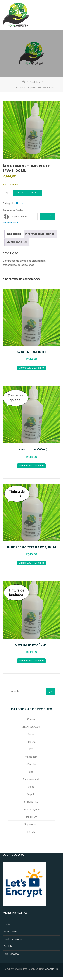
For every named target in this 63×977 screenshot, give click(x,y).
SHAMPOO (31, 816)
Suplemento (31, 824)
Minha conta (11, 931)
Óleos (31, 786)
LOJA (7, 924)
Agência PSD (52, 969)
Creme (31, 719)
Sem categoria (31, 809)
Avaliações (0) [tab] (17, 242)
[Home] (23, 82)
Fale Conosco (11, 954)
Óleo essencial (31, 779)
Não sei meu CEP (11, 222)
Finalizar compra (13, 939)
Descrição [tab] (14, 233)
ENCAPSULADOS (31, 726)
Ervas (31, 734)
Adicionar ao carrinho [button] (31, 367)
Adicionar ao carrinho (27, 192)
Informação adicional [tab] (39, 233)
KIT (31, 749)
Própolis (31, 794)
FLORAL (31, 741)
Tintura (20, 203)
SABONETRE (31, 801)
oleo (31, 771)
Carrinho (8, 946)
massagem (31, 756)
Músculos (31, 764)
